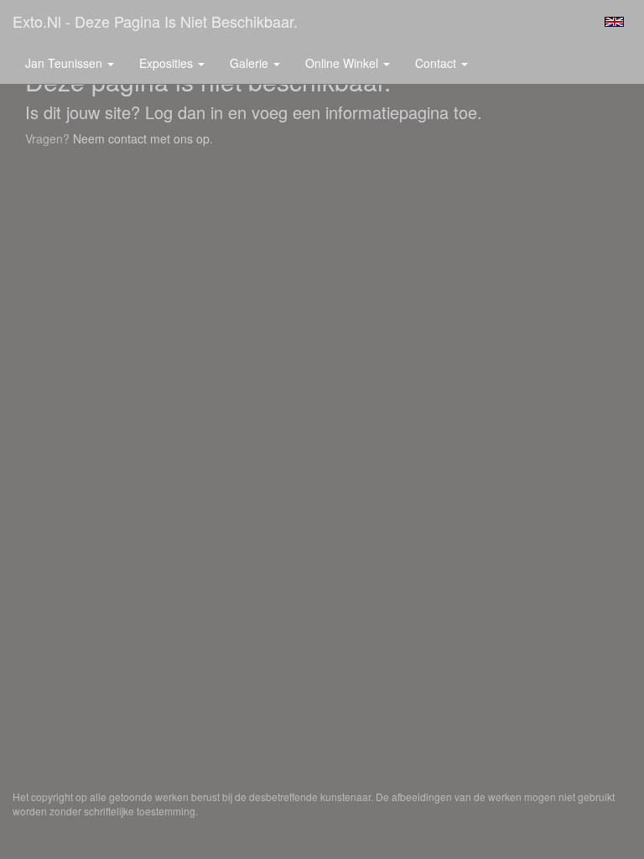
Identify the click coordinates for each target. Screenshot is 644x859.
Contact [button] (437, 63)
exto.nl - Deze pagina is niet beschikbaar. (155, 21)
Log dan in (184, 112)
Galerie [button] (251, 63)
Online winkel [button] (343, 63)
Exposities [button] (167, 63)
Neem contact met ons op (141, 138)
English (614, 22)
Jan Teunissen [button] (65, 63)
